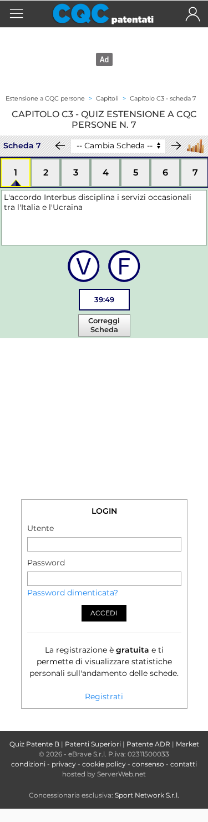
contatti (183, 764)
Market (187, 744)
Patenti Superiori (93, 744)
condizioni (28, 764)
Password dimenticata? (72, 593)
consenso (148, 764)
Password (46, 563)
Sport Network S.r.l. (147, 795)
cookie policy (104, 764)
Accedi (104, 613)
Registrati (104, 696)
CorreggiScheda (104, 325)
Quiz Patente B (34, 744)
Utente (40, 528)
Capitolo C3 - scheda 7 (163, 98)
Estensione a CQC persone (45, 98)
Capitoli (107, 98)
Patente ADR (148, 744)
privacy (64, 764)
